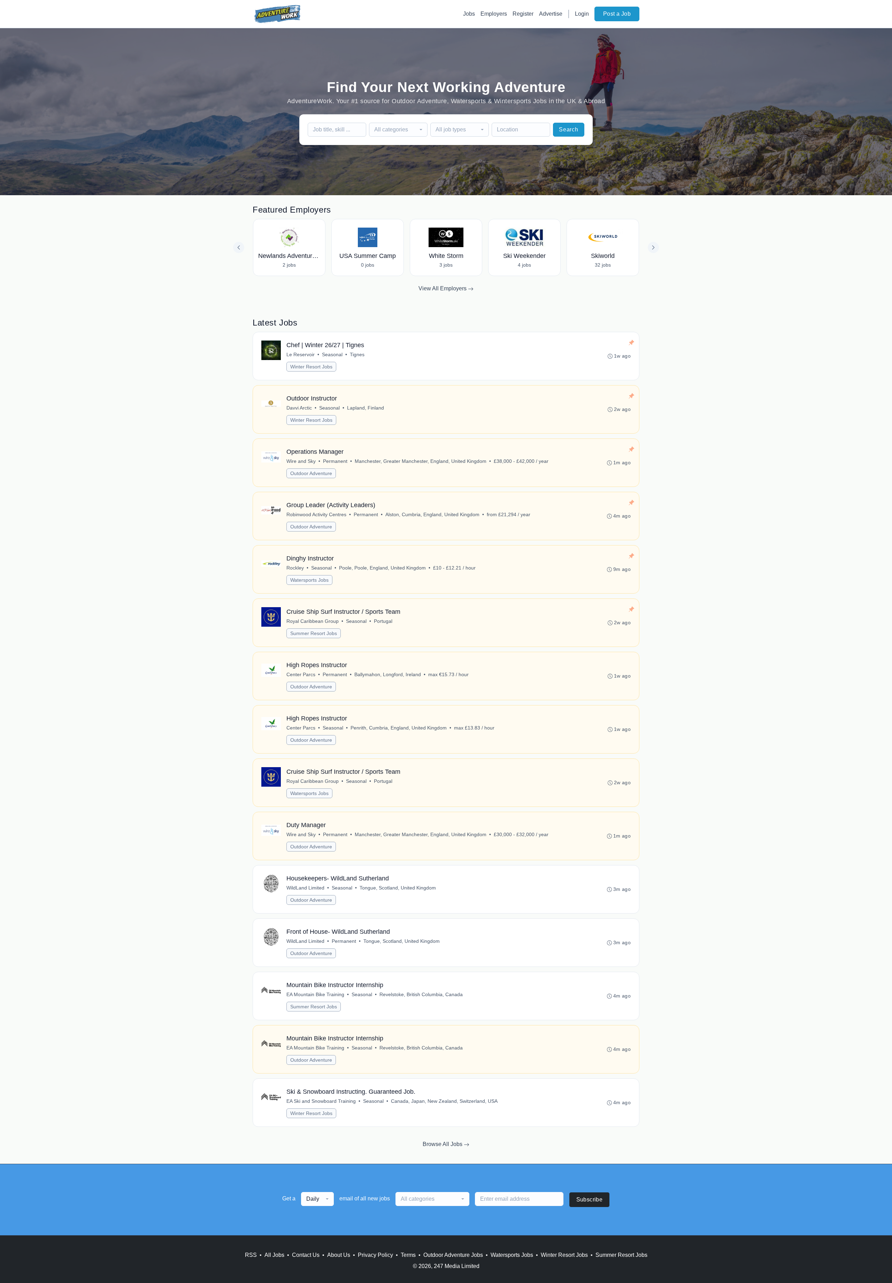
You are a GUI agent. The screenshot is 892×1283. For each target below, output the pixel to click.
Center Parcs (300, 674)
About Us (338, 1255)
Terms (408, 1255)
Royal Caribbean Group (312, 621)
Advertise (550, 14)
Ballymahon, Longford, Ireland (387, 674)
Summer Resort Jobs (313, 633)
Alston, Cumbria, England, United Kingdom (432, 514)
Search (568, 129)
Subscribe (589, 1199)
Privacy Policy (375, 1255)
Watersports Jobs (309, 580)
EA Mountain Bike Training (315, 994)
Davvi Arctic (299, 408)
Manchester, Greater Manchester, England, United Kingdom (420, 461)
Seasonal (332, 354)
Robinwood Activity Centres (316, 514)
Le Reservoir (300, 354)
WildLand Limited (305, 888)
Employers (493, 14)
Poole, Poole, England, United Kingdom (382, 568)
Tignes (357, 354)
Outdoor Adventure (311, 473)
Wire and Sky (301, 461)
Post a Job (617, 14)
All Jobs (274, 1255)
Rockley (295, 568)
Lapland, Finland (365, 408)
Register (523, 14)
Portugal (383, 621)
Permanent (335, 461)
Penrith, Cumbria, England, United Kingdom (399, 728)
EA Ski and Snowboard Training (321, 1101)
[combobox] (398, 130)
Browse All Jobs (443, 1144)
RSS (251, 1255)
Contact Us (306, 1255)
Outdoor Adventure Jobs (453, 1255)
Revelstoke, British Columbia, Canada (421, 994)
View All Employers (443, 288)
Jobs (469, 14)
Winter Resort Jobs (311, 366)
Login (582, 14)
